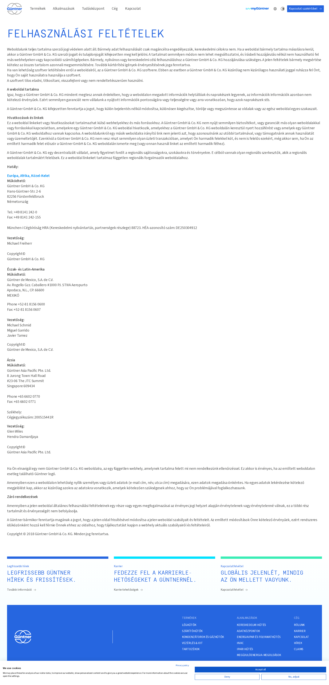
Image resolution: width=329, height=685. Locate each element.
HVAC (240, 643)
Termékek (38, 8)
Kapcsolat (133, 8)
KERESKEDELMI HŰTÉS (251, 625)
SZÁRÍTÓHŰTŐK (192, 631)
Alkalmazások (63, 8)
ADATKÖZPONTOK (248, 631)
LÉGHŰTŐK (189, 625)
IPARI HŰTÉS (245, 649)
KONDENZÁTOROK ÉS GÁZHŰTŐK (203, 637)
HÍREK (298, 643)
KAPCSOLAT (301, 637)
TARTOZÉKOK (191, 649)
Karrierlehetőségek (126, 590)
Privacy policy (182, 665)
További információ (19, 590)
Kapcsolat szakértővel (303, 8)
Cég (115, 8)
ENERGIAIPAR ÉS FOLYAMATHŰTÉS (259, 637)
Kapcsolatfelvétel (232, 590)
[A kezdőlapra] (14, 8)
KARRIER (300, 631)
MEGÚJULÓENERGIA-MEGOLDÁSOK (259, 655)
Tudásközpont (93, 8)
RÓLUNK (299, 625)
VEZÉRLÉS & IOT (192, 643)
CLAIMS (298, 649)
